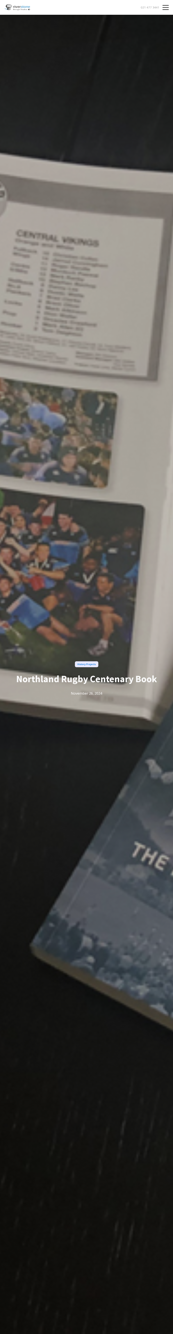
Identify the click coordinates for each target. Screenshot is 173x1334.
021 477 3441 (150, 7)
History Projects (86, 664)
